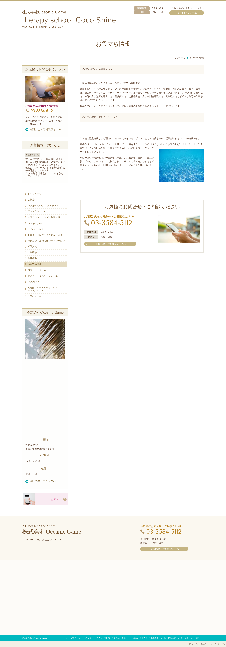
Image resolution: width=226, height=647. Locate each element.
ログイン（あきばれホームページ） (207, 644)
